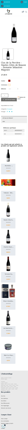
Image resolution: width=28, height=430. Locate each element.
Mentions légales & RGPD (7, 423)
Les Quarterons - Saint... (8, 328)
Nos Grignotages (5, 405)
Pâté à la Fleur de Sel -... (8, 355)
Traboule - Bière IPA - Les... (8, 193)
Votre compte (4, 418)
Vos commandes (5, 421)
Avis (4, 121)
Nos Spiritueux (4, 398)
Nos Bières (3, 400)
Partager (7, 111)
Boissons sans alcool (6, 408)
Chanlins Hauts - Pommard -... (8, 247)
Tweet (9, 111)
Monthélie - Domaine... (8, 165)
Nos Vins (3, 396)
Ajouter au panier (10, 99)
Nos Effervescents (5, 403)
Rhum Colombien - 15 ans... (8, 301)
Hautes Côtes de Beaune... (8, 220)
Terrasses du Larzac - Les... (8, 274)
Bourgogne (9, 109)
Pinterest (11, 111)
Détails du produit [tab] (8, 118)
